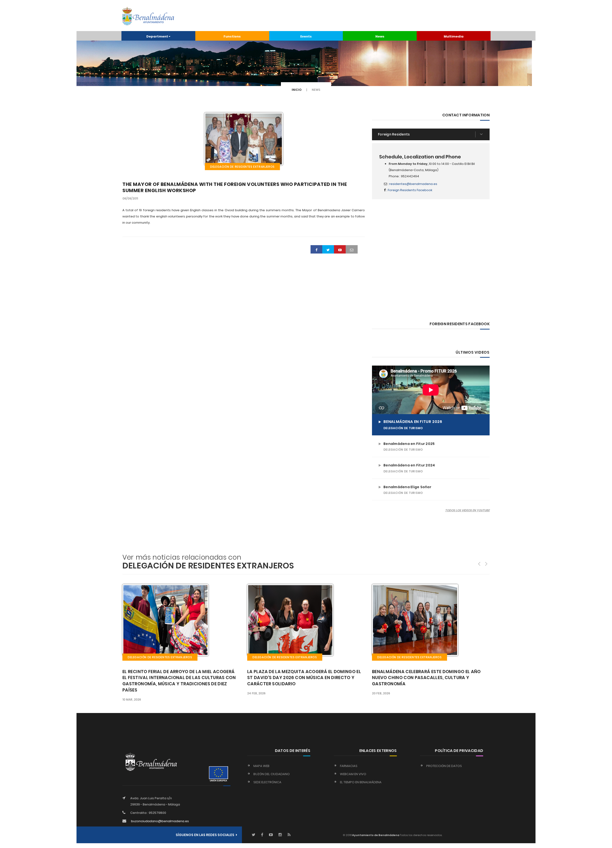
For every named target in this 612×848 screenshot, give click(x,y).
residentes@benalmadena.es (413, 184)
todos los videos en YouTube (467, 510)
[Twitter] (253, 835)
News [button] (379, 36)
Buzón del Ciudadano (271, 774)
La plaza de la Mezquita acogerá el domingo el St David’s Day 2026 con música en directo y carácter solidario (304, 678)
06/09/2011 (130, 198)
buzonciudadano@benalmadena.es (160, 821)
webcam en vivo (353, 774)
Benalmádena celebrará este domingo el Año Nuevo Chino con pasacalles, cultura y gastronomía (426, 678)
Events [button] (306, 36)
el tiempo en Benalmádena (361, 782)
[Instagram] (280, 835)
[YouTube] (271, 835)
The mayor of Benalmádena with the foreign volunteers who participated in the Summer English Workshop (234, 187)
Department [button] (157, 36)
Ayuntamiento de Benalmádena (375, 835)
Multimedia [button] (454, 36)
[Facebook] (262, 835)
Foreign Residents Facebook (410, 190)
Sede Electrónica (267, 782)
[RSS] (289, 835)
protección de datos (444, 766)
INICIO (296, 90)
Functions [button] (232, 36)
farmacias (348, 766)
